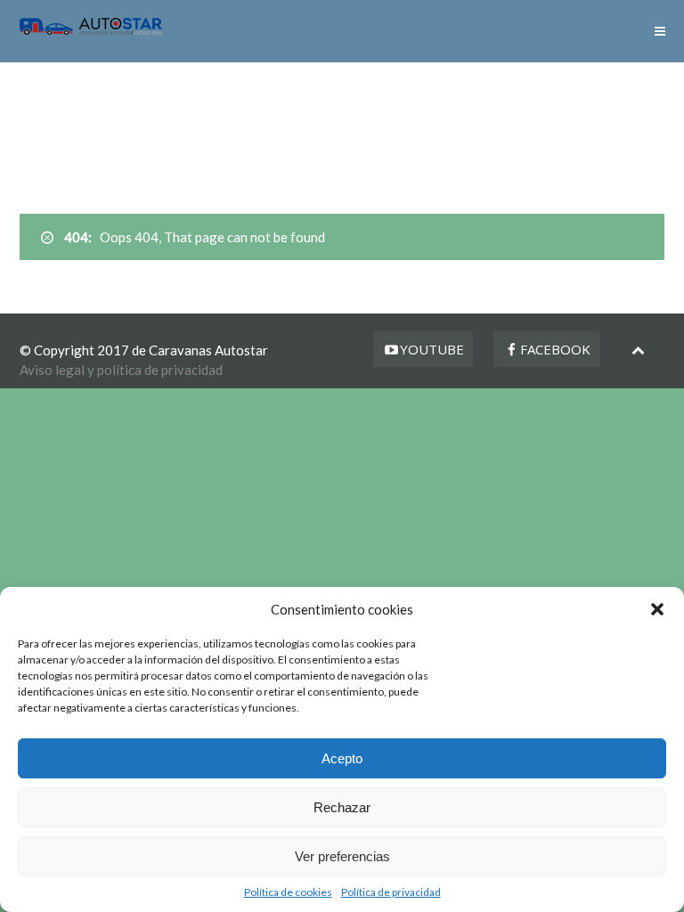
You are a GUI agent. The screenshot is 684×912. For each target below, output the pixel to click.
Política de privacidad (391, 892)
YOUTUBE (432, 349)
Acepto (342, 758)
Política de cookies (288, 892)
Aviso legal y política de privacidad (121, 370)
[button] (657, 609)
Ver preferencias (342, 856)
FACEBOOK (555, 349)
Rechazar (342, 807)
